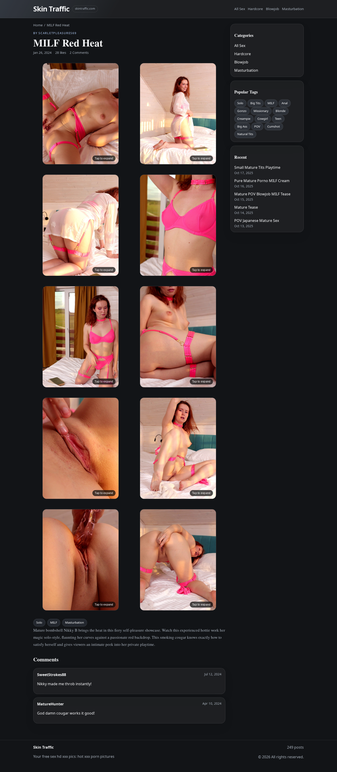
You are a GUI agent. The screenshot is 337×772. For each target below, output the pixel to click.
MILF (53, 622)
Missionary (261, 111)
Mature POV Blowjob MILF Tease (262, 193)
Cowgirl (262, 119)
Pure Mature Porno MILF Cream (262, 180)
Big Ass (242, 126)
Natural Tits (245, 134)
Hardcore (255, 8)
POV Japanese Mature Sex (256, 220)
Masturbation (293, 8)
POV (257, 126)
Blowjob (272, 8)
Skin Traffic (51, 9)
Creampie (243, 119)
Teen (278, 119)
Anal (284, 103)
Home (38, 25)
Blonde (280, 111)
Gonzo (241, 111)
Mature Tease (246, 207)
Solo (39, 622)
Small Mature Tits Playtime (257, 167)
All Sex (239, 8)
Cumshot (273, 126)
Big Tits (255, 103)
